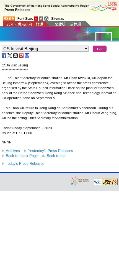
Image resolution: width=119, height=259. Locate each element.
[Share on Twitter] (9, 55)
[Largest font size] (46, 18)
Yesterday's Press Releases (50, 151)
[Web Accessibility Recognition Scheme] (80, 181)
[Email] (15, 55)
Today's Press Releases (25, 163)
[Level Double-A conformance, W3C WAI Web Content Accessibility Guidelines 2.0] (105, 182)
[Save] (21, 55)
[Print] (27, 55)
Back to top (56, 156)
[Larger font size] (41, 18)
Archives (13, 151)
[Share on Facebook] (4, 55)
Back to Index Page (22, 156)
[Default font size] (36, 18)
